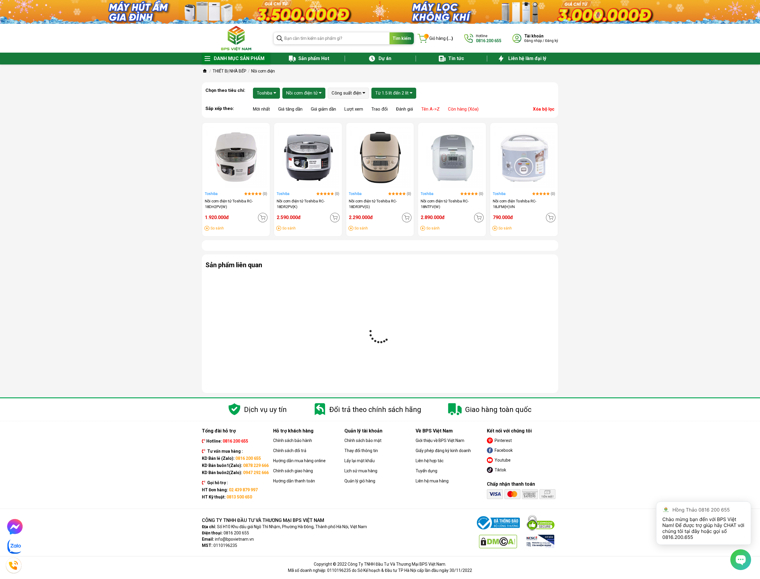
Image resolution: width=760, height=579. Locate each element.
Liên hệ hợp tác (430, 460)
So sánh (217, 228)
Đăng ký (551, 41)
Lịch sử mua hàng (360, 470)
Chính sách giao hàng (293, 470)
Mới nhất (261, 109)
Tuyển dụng (426, 470)
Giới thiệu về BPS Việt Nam (440, 440)
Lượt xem (353, 109)
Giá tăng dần (290, 109)
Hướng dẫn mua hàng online (299, 460)
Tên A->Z (430, 109)
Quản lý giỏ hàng (359, 481)
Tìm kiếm (401, 38)
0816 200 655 (236, 533)
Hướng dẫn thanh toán (294, 481)
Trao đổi (379, 109)
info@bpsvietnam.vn (234, 539)
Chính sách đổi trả (289, 450)
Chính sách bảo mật (362, 440)
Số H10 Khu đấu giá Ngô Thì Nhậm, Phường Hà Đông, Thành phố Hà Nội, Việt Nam (292, 526)
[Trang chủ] (205, 71)
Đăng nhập (533, 41)
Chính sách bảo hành (292, 440)
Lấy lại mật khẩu (359, 460)
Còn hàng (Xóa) (463, 109)
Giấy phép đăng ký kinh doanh (443, 450)
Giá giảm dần (323, 109)
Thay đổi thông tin (361, 450)
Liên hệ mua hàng (432, 481)
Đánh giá (404, 109)
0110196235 (225, 545)
